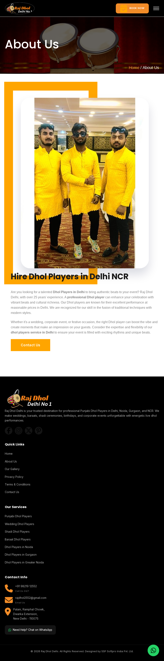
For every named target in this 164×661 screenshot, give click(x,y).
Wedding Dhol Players (19, 524)
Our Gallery (12, 469)
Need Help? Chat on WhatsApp (32, 629)
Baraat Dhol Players (18, 539)
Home (134, 67)
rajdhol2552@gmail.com (30, 597)
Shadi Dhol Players (17, 531)
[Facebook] (8, 430)
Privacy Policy (14, 476)
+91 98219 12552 (26, 586)
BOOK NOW (136, 8)
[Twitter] (28, 430)
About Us (11, 461)
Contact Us (30, 345)
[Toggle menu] (156, 8)
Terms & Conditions (17, 484)
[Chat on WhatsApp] (153, 650)
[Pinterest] (38, 430)
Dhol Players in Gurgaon (21, 554)
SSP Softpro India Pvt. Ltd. (117, 651)
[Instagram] (18, 430)
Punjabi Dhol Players (18, 516)
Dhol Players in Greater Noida (24, 562)
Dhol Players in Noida (19, 547)
